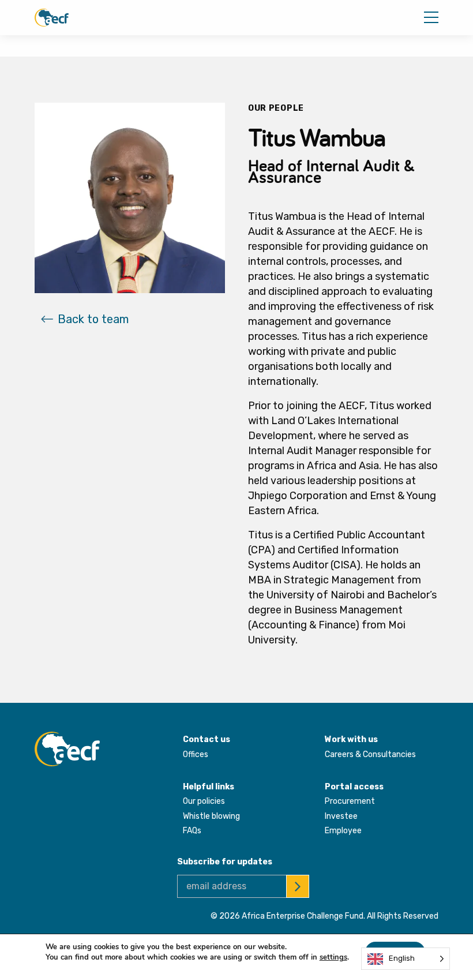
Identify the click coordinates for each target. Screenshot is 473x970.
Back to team (93, 319)
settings (333, 957)
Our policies (204, 801)
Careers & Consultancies (370, 754)
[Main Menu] (431, 17)
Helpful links (208, 787)
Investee (341, 816)
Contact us (206, 739)
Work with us (351, 739)
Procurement (350, 801)
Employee (343, 831)
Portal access (354, 787)
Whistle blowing (211, 816)
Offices (195, 754)
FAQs (192, 831)
